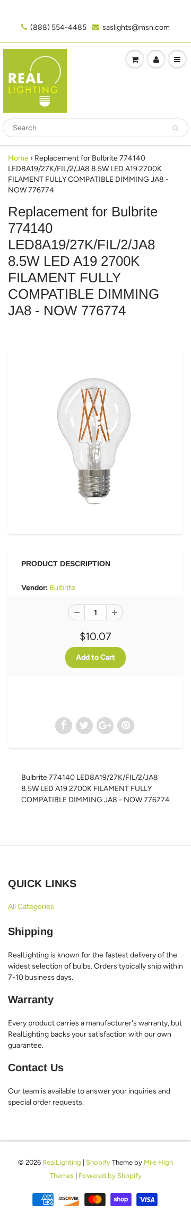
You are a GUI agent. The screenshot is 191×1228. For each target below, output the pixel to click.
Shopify (98, 1162)
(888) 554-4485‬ (58, 27)
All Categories (31, 906)
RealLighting (61, 1162)
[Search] (175, 128)
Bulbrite (62, 587)
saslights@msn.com (136, 27)
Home (18, 158)
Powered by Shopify (110, 1176)
